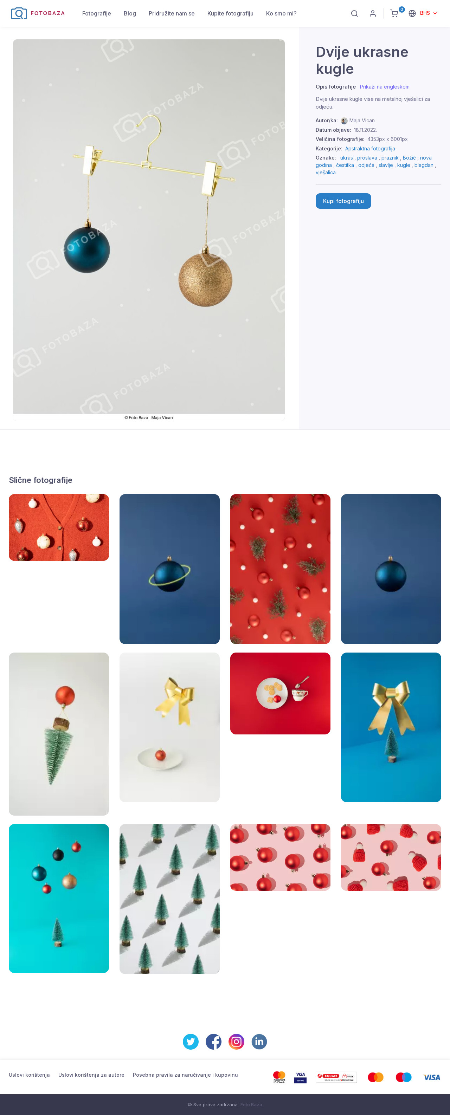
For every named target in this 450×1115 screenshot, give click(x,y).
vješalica (326, 172)
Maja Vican (362, 120)
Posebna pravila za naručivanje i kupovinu (185, 1075)
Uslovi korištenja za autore (91, 1075)
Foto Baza (251, 1104)
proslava (367, 158)
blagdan (423, 165)
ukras (346, 158)
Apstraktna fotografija (370, 148)
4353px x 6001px (387, 139)
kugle (403, 165)
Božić (409, 158)
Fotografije (96, 13)
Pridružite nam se (172, 13)
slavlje (386, 165)
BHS (425, 13)
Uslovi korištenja (29, 1075)
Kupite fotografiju (230, 13)
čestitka (345, 165)
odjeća (366, 165)
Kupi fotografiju (343, 201)
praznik (390, 158)
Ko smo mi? (281, 13)
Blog (130, 13)
